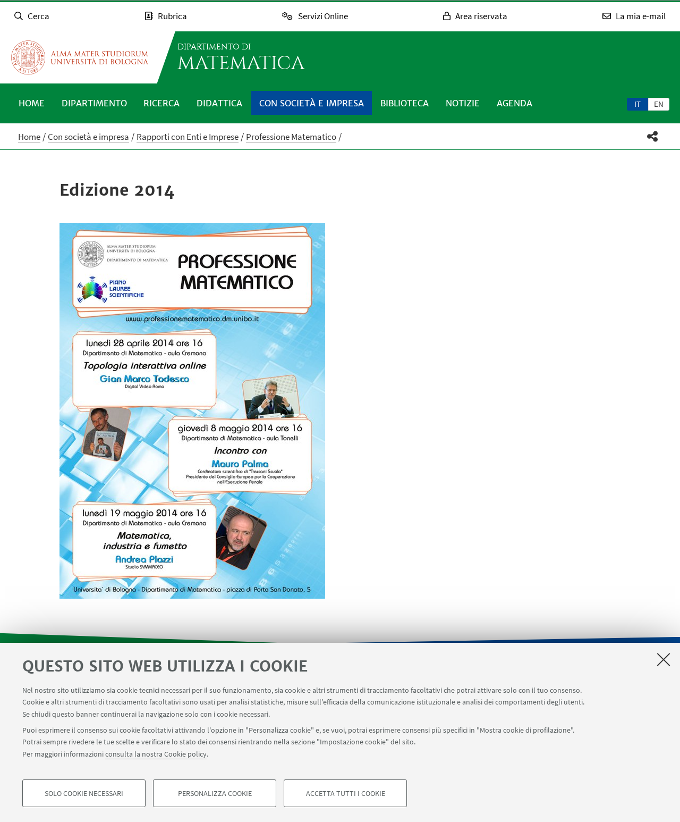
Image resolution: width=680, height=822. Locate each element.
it (637, 104)
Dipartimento (94, 103)
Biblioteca (404, 103)
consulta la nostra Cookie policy (156, 754)
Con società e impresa (311, 103)
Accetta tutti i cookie (345, 793)
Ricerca (161, 103)
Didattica (219, 103)
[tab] (637, 103)
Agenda (514, 103)
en (659, 104)
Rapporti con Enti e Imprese (188, 136)
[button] (652, 136)
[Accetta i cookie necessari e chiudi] (663, 659)
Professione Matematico (291, 136)
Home (32, 103)
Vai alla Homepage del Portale (80, 57)
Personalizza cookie (215, 793)
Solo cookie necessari (84, 793)
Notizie (463, 103)
